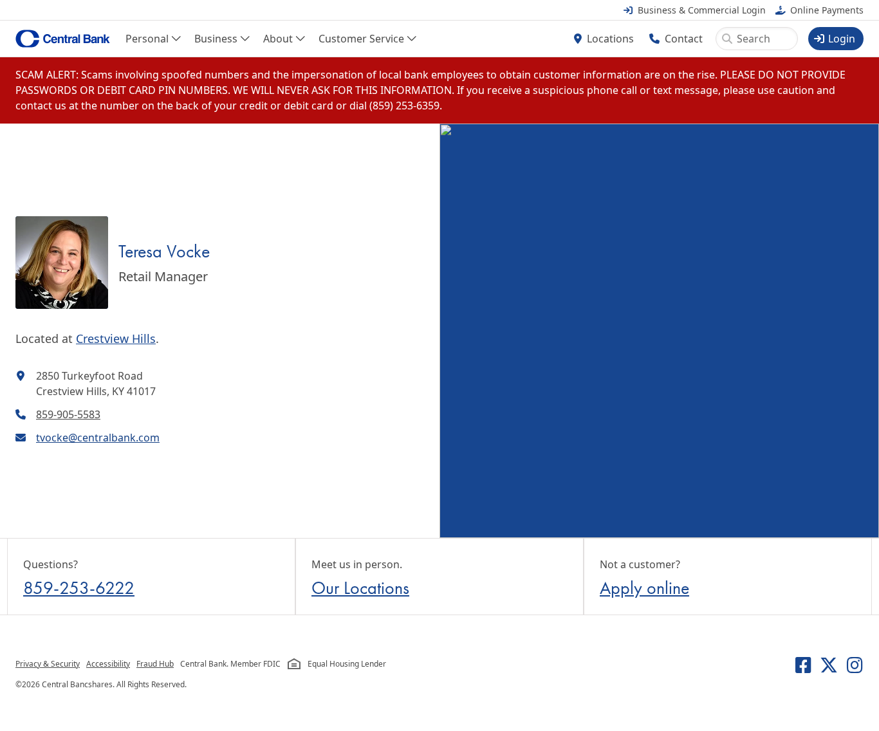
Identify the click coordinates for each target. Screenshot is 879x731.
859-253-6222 (78, 587)
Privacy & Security (47, 663)
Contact (684, 39)
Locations (610, 39)
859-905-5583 (68, 414)
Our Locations (360, 587)
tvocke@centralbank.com (98, 437)
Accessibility (108, 663)
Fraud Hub (155, 663)
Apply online (644, 587)
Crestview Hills (116, 338)
